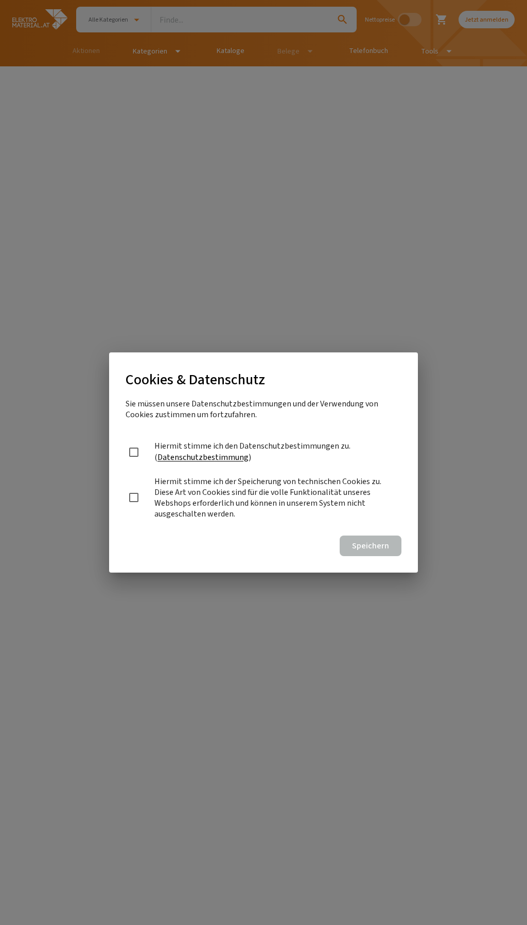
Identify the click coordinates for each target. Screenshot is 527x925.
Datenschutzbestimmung (203, 457)
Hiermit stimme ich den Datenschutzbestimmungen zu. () (252, 451)
